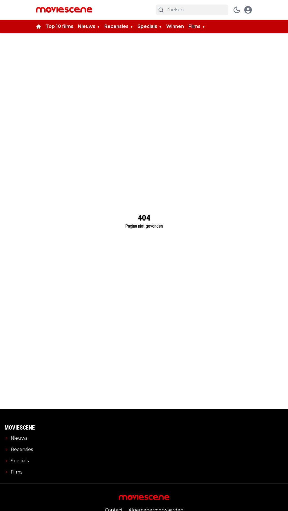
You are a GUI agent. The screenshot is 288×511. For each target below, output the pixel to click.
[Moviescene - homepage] (64, 10)
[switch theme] (237, 10)
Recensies (116, 26)
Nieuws (86, 26)
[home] (38, 26)
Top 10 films (59, 26)
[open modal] (248, 10)
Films (194, 26)
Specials (147, 26)
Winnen (175, 26)
